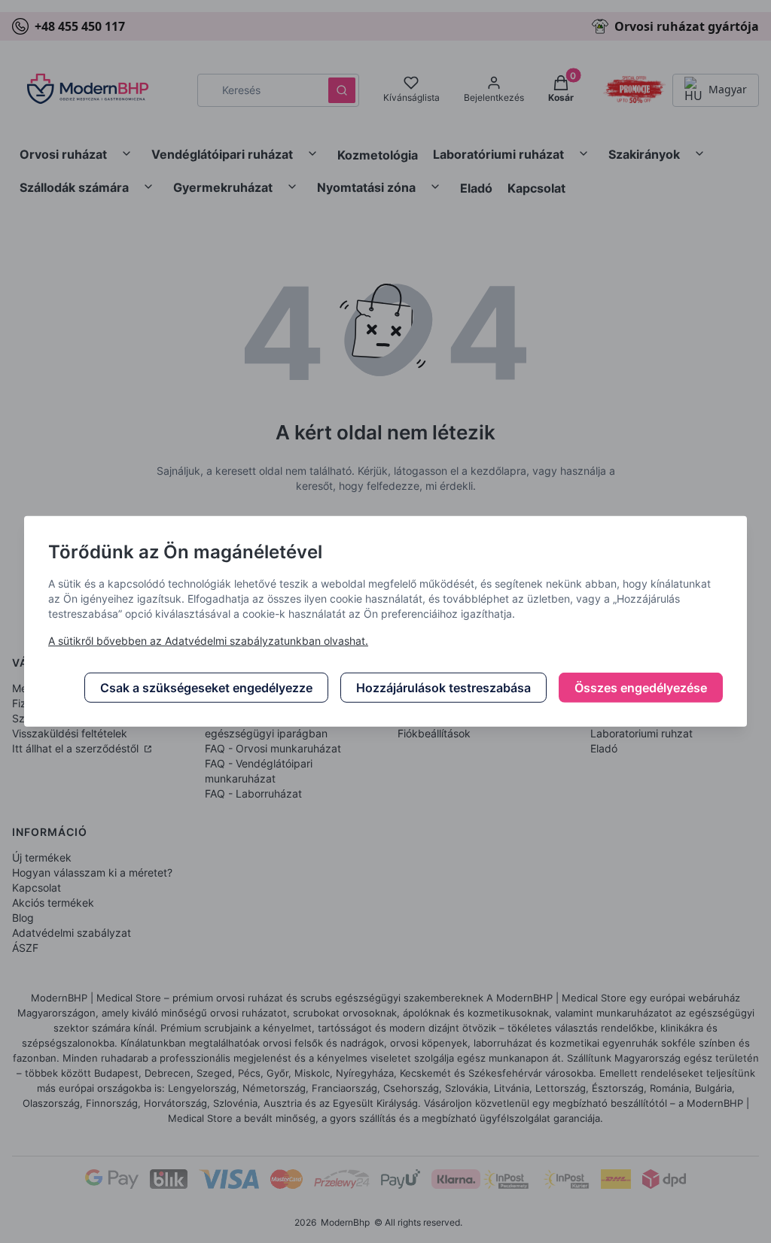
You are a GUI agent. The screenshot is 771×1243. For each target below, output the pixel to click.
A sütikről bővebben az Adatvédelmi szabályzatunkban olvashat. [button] (208, 640)
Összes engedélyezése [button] (640, 687)
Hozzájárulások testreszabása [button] (443, 687)
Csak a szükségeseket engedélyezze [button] (206, 687)
